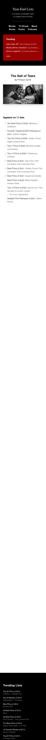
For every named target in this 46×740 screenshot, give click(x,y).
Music (34, 26)
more (8, 56)
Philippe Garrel (24, 79)
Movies (12, 26)
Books (12, 29)
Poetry (21, 29)
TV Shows (23, 26)
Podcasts (32, 29)
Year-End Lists (23, 8)
